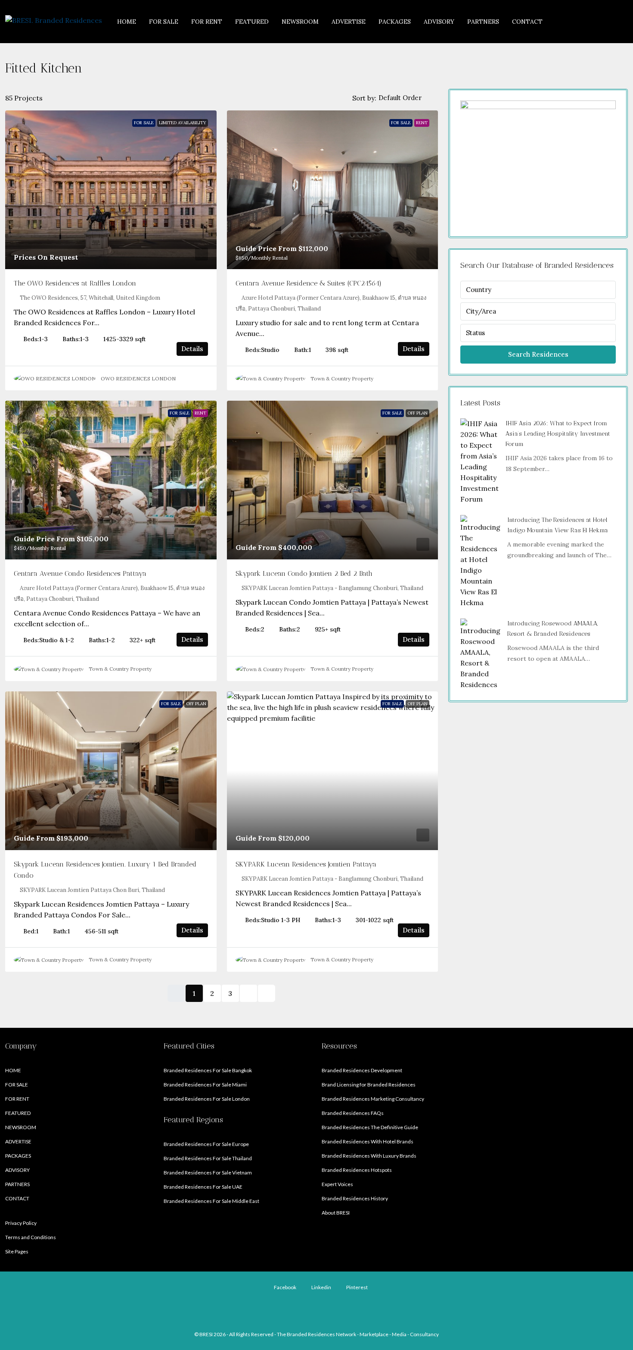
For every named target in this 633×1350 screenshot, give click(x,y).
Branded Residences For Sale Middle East (211, 1201)
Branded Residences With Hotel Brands (367, 1141)
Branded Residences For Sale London (207, 1099)
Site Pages (16, 1251)
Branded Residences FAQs (353, 1113)
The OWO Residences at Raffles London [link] (75, 283)
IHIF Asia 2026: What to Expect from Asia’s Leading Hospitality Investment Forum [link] (558, 434)
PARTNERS (483, 21)
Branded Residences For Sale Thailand (208, 1158)
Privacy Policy (21, 1223)
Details (192, 349)
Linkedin (320, 1287)
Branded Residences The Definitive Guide (370, 1127)
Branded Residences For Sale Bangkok (208, 1070)
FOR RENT (206, 21)
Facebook (284, 1287)
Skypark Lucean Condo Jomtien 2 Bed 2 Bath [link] (304, 573)
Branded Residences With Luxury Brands (369, 1155)
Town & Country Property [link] (341, 378)
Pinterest (356, 1287)
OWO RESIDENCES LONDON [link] (138, 378)
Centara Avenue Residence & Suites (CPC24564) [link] (309, 283)
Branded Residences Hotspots (357, 1170)
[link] (111, 189)
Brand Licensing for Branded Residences (369, 1084)
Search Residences (538, 354)
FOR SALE (163, 21)
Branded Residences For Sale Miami (205, 1084)
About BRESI (336, 1212)
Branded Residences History (355, 1198)
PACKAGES (395, 21)
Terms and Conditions (30, 1237)
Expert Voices (337, 1184)
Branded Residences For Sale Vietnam (208, 1172)
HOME (126, 21)
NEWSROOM (300, 21)
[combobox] (407, 98)
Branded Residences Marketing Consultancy (373, 1099)
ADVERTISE (349, 21)
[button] (612, 65)
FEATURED (252, 21)
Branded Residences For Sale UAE (203, 1187)
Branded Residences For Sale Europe (206, 1144)
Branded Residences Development (362, 1070)
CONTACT (527, 21)
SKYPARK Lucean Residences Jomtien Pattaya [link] (306, 864)
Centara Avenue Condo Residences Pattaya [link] (80, 573)
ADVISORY (439, 21)
